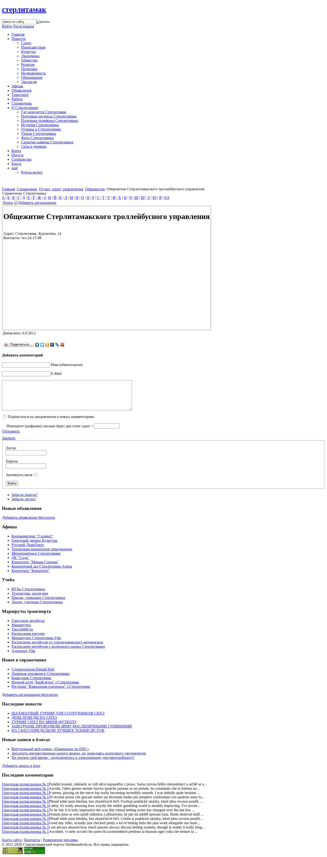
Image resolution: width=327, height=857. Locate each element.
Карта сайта (12, 840)
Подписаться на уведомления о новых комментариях (51, 417)
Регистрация (23, 26)
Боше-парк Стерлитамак (31, 678)
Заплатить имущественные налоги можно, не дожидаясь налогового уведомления (78, 753)
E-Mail (56, 374)
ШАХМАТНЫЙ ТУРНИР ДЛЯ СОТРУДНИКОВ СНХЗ (57, 713)
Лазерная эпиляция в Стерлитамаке (40, 673)
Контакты (32, 840)
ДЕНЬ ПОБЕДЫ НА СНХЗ (34, 718)
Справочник (27, 189)
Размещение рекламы (60, 840)
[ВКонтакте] (37, 345)
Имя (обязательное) (67, 365)
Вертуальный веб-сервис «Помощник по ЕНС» (50, 749)
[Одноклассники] (47, 345)
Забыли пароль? (24, 495)
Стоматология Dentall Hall (32, 669)
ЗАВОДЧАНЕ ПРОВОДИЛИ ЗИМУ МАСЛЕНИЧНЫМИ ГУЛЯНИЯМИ (71, 726)
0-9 (166, 198)
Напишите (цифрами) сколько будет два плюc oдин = (49, 426)
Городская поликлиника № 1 (25, 784)
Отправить (11, 431)
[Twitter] (42, 345)
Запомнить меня (19, 475)
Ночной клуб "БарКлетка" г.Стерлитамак (45, 682)
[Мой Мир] (52, 345)
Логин (11, 448)
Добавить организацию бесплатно (30, 695)
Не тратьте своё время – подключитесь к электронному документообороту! (72, 758)
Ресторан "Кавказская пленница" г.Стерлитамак (50, 686)
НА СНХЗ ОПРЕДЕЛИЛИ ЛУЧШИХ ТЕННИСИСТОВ (57, 730)
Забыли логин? (23, 499)
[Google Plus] (62, 345)
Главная (8, 189)
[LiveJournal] (57, 345)
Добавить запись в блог (21, 766)
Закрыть (8, 438)
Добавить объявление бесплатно (28, 517)
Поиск (8, 203)
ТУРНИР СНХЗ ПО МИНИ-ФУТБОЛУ (44, 722)
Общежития (95, 189)
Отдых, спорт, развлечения (61, 189)
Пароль (12, 461)
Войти (7, 26)
